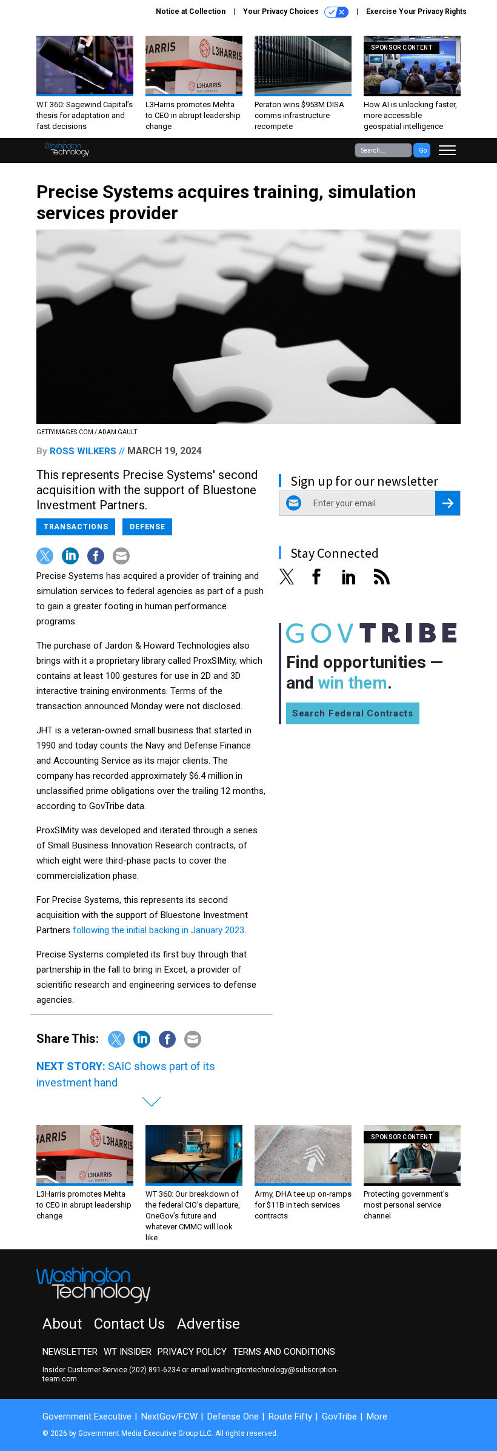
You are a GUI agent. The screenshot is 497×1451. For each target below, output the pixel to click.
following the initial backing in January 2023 (158, 930)
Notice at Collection (190, 11)
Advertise (208, 1323)
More (377, 1416)
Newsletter (70, 1351)
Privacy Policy (192, 1351)
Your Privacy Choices (282, 11)
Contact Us (129, 1323)
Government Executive (87, 1416)
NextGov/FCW (169, 1416)
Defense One (233, 1416)
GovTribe (339, 1416)
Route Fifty (290, 1416)
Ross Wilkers (83, 451)
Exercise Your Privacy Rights (416, 11)
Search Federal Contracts (352, 713)
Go (423, 150)
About (62, 1323)
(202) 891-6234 (154, 1370)
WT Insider (128, 1351)
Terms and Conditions (284, 1351)
